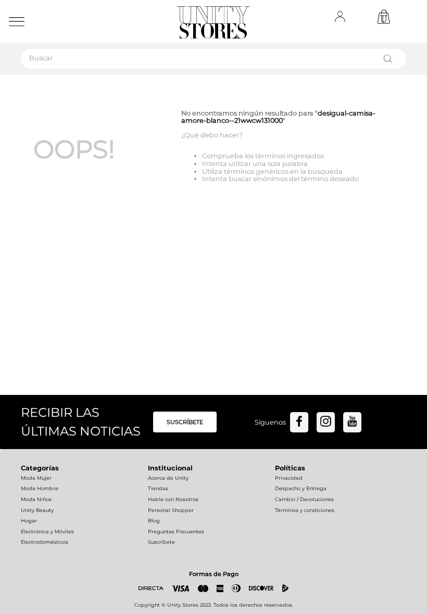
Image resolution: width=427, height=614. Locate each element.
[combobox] (213, 59)
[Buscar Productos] (390, 59)
